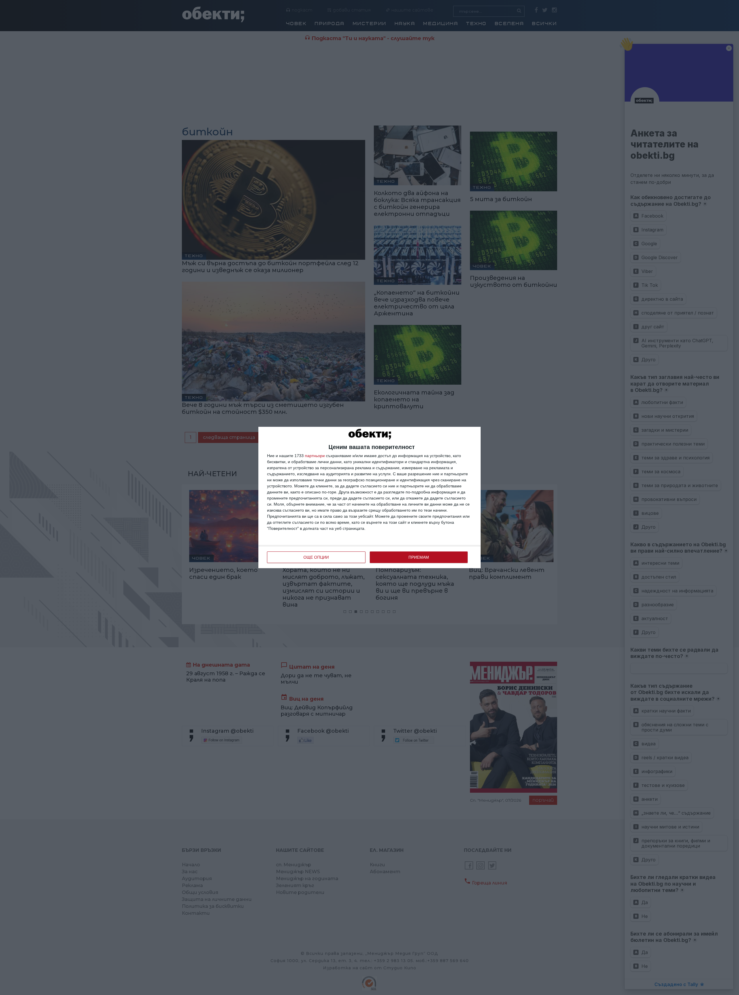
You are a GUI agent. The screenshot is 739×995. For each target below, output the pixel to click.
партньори (315, 456)
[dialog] (369, 497)
